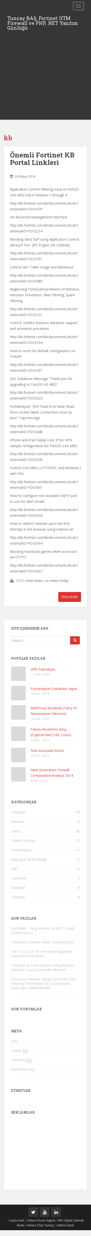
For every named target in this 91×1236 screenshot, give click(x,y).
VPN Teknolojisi (43, 669)
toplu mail (17, 1220)
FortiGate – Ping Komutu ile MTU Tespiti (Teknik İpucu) (43, 930)
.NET (15, 868)
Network (18, 821)
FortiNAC (18, 897)
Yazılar (19, 1050)
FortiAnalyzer (21, 850)
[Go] (75, 640)
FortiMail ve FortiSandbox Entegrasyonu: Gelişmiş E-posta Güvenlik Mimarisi (43, 967)
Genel (15, 831)
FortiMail (18, 887)
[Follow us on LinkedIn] (56, 1212)
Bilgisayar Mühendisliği (29, 859)
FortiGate (18, 812)
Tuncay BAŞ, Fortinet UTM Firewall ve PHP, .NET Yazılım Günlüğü (42, 19)
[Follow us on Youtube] (45, 1212)
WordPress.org (22, 1069)
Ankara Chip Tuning (40, 1225)
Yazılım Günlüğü (23, 840)
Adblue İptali (65, 1225)
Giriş (14, 1041)
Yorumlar (22, 1060)
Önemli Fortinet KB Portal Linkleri (42, 158)
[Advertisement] (45, 72)
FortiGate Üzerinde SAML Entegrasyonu (42, 942)
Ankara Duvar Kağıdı (41, 1220)
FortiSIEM (18, 878)
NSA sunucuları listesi (47, 750)
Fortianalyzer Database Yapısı (54, 688)
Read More (70, 597)
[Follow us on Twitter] (33, 1212)
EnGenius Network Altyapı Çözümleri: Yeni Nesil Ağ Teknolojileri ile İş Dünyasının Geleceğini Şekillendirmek (44, 983)
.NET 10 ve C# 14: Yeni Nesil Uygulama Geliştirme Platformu (41, 953)
